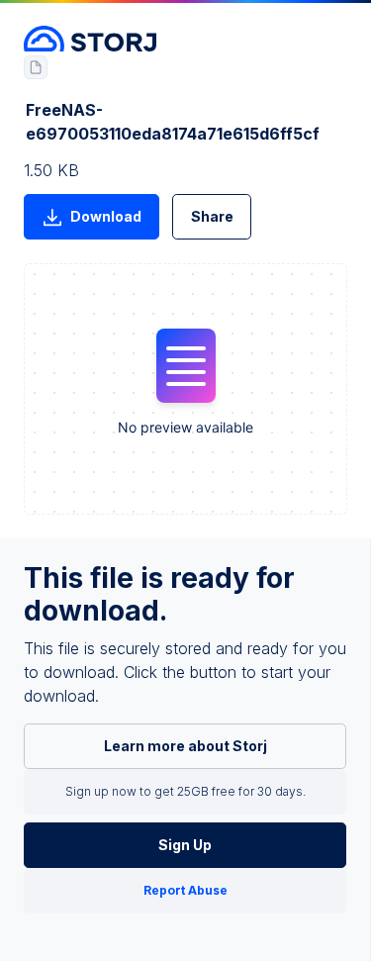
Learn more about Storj (185, 745)
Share (212, 216)
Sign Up (185, 844)
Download (105, 216)
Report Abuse (185, 890)
